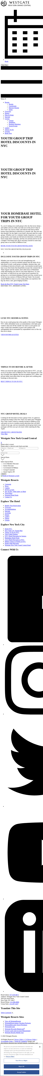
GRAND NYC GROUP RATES (11, 432)
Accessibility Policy (7, 1041)
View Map (4, 434)
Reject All (21, 1066)
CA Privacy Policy (30, 1039)
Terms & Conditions (20, 1041)
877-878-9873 (14, 995)
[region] (21, 1060)
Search (4, 474)
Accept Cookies (21, 1072)
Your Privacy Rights (21, 1060)
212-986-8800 (14, 1002)
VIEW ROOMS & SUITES (10, 334)
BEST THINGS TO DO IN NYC (12, 381)
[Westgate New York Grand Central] (16, 6)
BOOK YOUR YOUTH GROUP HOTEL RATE (17, 246)
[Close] (40, 1047)
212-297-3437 (13, 1004)
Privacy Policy (19, 1039)
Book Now (5, 65)
